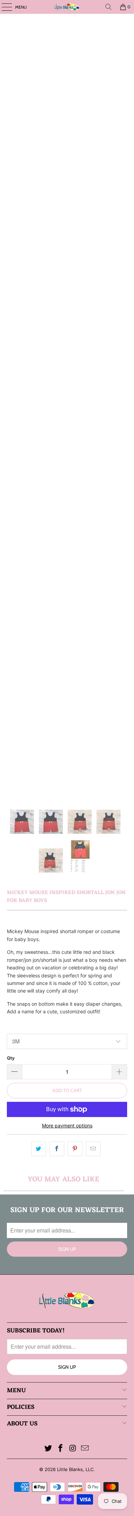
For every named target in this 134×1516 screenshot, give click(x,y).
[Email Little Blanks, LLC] (85, 1448)
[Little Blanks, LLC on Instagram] (73, 1448)
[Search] (108, 7)
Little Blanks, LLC (75, 1469)
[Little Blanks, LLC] (67, 7)
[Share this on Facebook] (56, 1149)
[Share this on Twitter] (38, 1149)
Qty (11, 1058)
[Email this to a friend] (93, 1149)
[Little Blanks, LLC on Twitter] (48, 1448)
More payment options (67, 1125)
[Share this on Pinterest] (75, 1149)
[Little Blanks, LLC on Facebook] (60, 1448)
